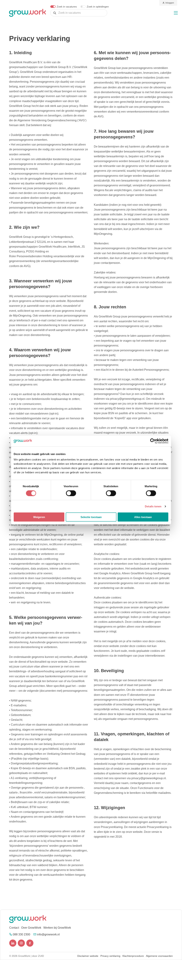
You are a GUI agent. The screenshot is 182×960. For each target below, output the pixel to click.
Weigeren (39, 517)
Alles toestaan (143, 517)
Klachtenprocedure (133, 955)
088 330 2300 (21, 934)
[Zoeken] (54, 13)
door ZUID (38, 955)
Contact (14, 927)
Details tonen (153, 506)
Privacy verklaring (110, 955)
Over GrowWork (31, 927)
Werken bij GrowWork (57, 927)
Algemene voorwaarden (159, 955)
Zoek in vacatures (67, 6)
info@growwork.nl (48, 934)
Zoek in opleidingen (98, 6)
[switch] (71, 493)
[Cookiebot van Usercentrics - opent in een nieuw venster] (152, 441)
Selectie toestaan (91, 517)
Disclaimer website (87, 955)
